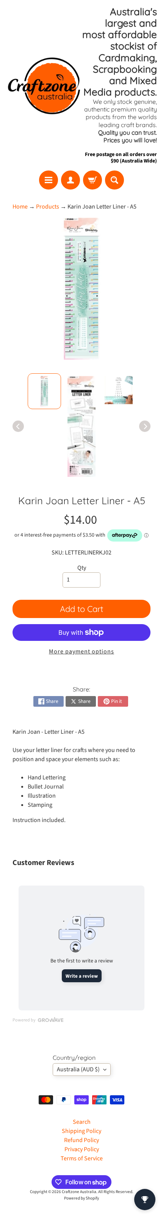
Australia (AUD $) (78, 1069)
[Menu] (48, 180)
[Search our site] (114, 180)
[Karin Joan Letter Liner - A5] (44, 391)
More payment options (81, 651)
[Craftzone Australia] (44, 85)
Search (82, 1122)
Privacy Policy (81, 1149)
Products (47, 206)
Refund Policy (81, 1140)
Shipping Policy (81, 1131)
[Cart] (92, 180)
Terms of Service (82, 1158)
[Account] (70, 180)
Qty (81, 568)
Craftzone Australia (79, 1192)
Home (20, 206)
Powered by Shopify (81, 1198)
